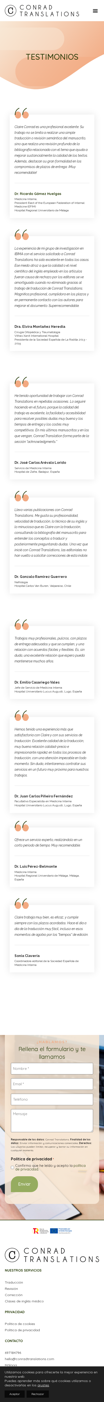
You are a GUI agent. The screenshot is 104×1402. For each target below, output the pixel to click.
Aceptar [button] (14, 1394)
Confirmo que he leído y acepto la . (50, 1167)
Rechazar (37, 1394)
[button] (95, 10)
